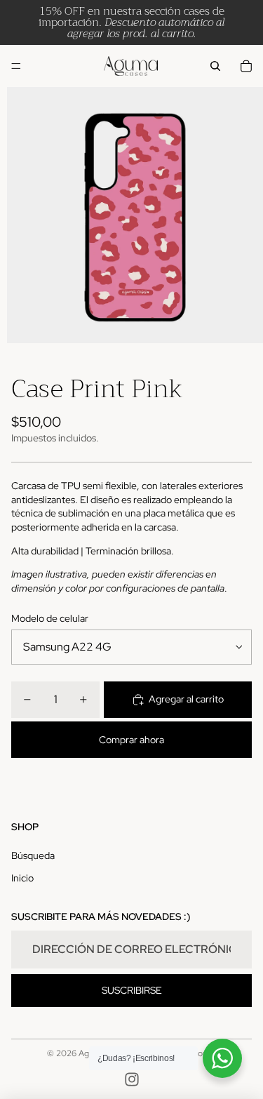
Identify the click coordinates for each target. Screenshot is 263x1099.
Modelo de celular (49, 618)
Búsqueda (33, 855)
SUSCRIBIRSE (132, 990)
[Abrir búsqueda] (215, 66)
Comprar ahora (131, 739)
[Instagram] (131, 1079)
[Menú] (16, 66)
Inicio (22, 878)
